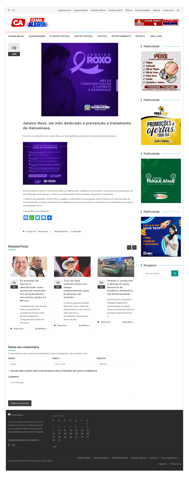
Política (128, 10)
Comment (13, 376)
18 (65, 433)
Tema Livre (168, 10)
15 (88, 430)
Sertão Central (115, 10)
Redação (77, 231)
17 (59, 433)
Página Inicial (64, 10)
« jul (54, 446)
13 (76, 430)
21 (82, 433)
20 (76, 433)
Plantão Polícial (98, 10)
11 (65, 430)
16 (53, 433)
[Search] (174, 273)
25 (65, 437)
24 (59, 437)
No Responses (61, 231)
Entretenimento (142, 10)
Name (12, 358)
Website (101, 358)
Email (56, 358)
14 (82, 430)
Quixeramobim (81, 10)
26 (71, 437)
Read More (40, 328)
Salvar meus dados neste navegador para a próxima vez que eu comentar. (54, 370)
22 (88, 433)
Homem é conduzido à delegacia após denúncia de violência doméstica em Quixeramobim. (120, 287)
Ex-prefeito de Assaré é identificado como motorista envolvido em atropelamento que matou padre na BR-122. (33, 290)
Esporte (156, 10)
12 (71, 430)
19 (71, 433)
